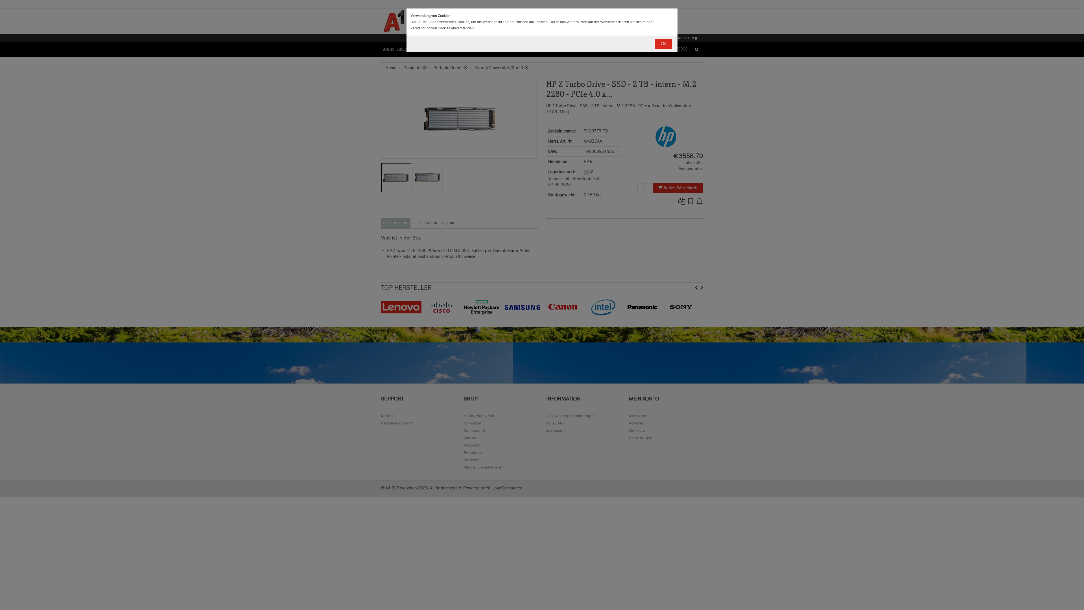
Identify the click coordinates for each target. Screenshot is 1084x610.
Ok (663, 43)
